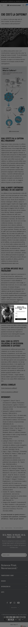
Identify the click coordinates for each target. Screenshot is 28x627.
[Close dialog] (26, 305)
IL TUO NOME (16, 313)
